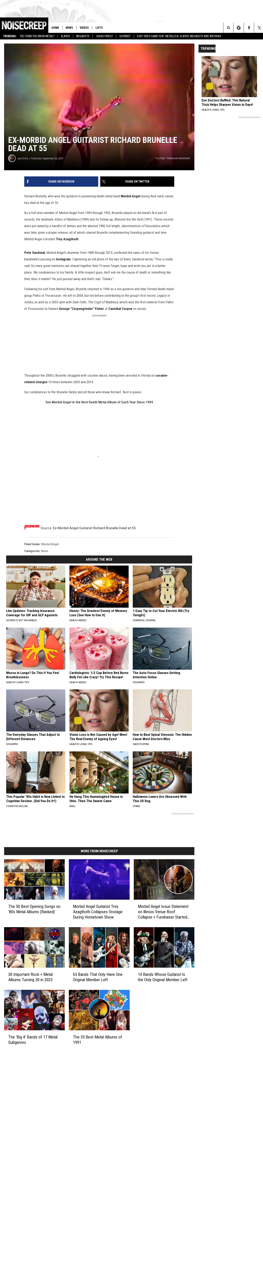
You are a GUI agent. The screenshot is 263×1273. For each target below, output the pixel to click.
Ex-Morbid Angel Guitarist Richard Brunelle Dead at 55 (94, 528)
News (69, 27)
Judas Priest (104, 36)
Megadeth (82, 36)
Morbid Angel (130, 196)
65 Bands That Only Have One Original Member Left (97, 977)
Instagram (63, 259)
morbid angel (50, 544)
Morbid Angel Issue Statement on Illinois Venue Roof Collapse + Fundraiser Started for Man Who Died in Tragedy (163, 912)
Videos (84, 27)
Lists (99, 27)
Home (55, 27)
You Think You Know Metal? (37, 36)
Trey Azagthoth (67, 239)
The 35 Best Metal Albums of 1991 (97, 1040)
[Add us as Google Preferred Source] (239, 28)
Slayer (65, 36)
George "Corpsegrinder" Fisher (81, 309)
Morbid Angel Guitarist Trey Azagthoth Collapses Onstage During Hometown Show (97, 912)
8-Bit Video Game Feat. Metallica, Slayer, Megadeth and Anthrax (179, 36)
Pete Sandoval (34, 253)
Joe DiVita (22, 158)
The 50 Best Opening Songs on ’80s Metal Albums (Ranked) (34, 909)
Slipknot (125, 36)
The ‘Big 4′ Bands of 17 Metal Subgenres (33, 1040)
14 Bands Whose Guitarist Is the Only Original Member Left (162, 977)
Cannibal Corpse (120, 309)
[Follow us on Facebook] (249, 28)
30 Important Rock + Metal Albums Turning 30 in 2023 (30, 977)
